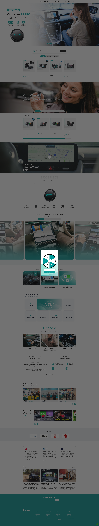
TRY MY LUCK (49, 272)
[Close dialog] (57, 250)
